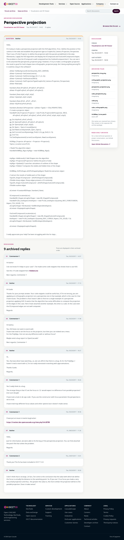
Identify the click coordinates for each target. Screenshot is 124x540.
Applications (86, 4)
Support (48, 512)
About (86, 509)
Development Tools (46, 4)
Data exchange (32, 512)
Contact (87, 526)
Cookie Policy (108, 516)
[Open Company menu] (105, 4)
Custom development (53, 509)
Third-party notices (110, 523)
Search (116, 11)
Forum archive (10, 11)
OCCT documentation (34, 519)
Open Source (75, 4)
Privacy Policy (108, 509)
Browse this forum (110, 26)
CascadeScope (70, 509)
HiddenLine (33, 271)
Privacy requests (109, 519)
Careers (87, 512)
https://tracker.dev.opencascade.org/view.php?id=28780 (28, 422)
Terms (105, 512)
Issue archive (23, 11)
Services (62, 4)
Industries (69, 516)
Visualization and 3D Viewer (14, 27)
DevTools (29, 509)
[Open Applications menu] (92, 4)
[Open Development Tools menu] (55, 4)
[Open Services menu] (66, 4)
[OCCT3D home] (11, 4)
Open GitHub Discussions (100, 144)
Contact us (114, 4)
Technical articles (90, 519)
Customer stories (71, 523)
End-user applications (73, 519)
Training (48, 516)
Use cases (68, 512)
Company (100, 4)
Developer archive (91, 523)
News (86, 516)
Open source (31, 516)
